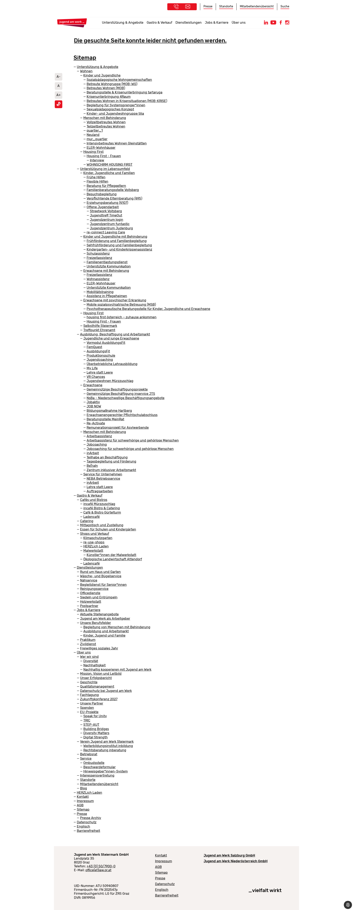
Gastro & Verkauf (159, 22)
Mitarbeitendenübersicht (257, 6)
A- (58, 77)
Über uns (239, 22)
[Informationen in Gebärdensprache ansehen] (58, 105)
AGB (158, 867)
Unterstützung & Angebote (122, 22)
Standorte (226, 6)
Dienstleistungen (188, 22)
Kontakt (161, 855)
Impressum (163, 861)
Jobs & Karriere (216, 22)
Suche (284, 6)
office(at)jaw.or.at (98, 870)
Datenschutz (165, 884)
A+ (58, 95)
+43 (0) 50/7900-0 (101, 866)
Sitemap (161, 872)
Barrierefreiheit (166, 895)
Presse (207, 6)
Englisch (161, 890)
